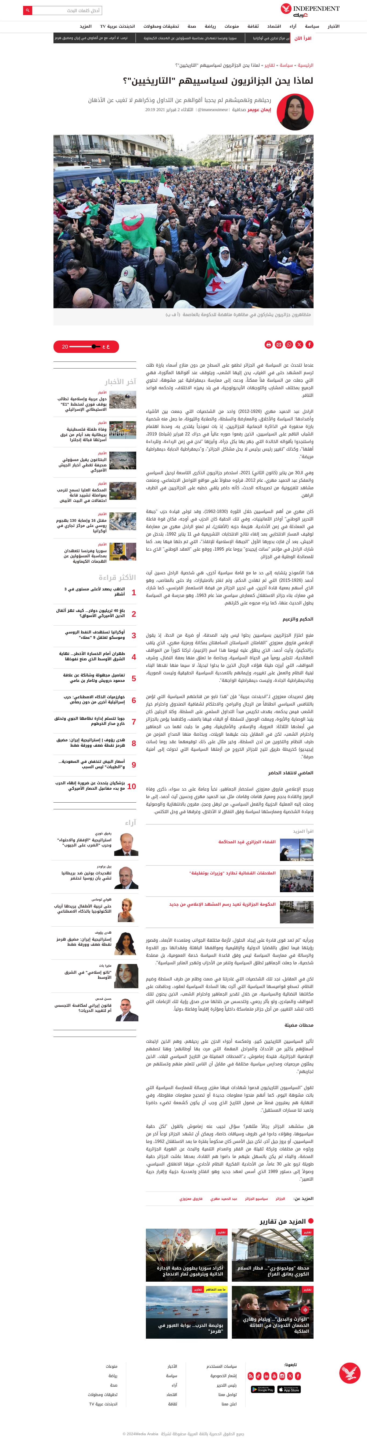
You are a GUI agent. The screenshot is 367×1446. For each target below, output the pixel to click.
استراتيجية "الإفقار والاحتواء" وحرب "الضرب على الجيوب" (84, 843)
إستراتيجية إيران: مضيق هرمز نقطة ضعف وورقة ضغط (83, 942)
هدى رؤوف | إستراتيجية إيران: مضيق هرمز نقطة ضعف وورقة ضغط (90, 742)
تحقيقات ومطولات (161, 26)
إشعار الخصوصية (223, 1375)
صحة (192, 26)
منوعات (232, 26)
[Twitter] (290, 1376)
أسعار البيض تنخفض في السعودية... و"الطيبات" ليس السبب (92, 764)
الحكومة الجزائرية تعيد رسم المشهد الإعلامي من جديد (222, 904)
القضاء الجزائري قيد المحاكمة (247, 842)
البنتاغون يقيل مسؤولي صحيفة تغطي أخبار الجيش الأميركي (83, 465)
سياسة (312, 26)
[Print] (269, 345)
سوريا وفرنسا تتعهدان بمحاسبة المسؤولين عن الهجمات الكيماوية (219, 38)
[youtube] (274, 1376)
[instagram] (282, 1376)
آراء (293, 26)
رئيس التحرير (227, 1385)
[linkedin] (266, 1376)
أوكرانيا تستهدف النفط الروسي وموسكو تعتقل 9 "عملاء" (95, 635)
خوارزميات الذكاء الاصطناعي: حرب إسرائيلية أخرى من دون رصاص (94, 699)
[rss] (250, 1376)
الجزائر (280, 1198)
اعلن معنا (229, 1404)
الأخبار (334, 26)
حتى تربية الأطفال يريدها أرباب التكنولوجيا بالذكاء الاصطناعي (82, 909)
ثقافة (253, 26)
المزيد (86, 26)
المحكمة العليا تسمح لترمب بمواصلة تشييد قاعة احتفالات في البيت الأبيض (82, 495)
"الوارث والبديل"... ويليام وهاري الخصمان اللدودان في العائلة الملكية (276, 1325)
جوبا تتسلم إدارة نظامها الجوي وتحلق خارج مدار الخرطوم (89, 721)
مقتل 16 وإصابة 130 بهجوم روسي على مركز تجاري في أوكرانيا (81, 526)
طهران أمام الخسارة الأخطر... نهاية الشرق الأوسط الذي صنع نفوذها (92, 656)
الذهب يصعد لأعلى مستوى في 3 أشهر (94, 592)
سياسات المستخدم (222, 1366)
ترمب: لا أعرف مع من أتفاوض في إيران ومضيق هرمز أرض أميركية (111, 38)
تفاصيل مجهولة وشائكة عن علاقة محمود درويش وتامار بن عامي (94, 678)
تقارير (270, 65)
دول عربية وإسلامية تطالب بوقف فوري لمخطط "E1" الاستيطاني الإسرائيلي (82, 404)
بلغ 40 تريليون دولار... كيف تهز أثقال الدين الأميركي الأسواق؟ (90, 613)
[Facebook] (298, 1376)
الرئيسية (306, 65)
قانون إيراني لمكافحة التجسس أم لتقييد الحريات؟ (83, 1008)
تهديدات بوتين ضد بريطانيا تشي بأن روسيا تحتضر (86, 876)
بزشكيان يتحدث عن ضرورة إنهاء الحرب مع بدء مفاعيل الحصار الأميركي (90, 785)
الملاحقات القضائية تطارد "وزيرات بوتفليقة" (232, 873)
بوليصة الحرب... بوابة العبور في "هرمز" (190, 1329)
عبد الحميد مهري (223, 1198)
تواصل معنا (227, 1394)
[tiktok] (258, 1376)
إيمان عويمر (258, 109)
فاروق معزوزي (191, 1198)
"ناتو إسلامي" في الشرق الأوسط (87, 975)
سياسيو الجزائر (256, 1198)
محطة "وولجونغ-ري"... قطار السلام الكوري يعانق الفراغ (273, 1271)
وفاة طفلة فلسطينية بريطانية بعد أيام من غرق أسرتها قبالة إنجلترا (83, 435)
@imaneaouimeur (213, 109)
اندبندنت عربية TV (117, 26)
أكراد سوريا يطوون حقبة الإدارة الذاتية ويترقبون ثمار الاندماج (190, 1271)
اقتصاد (274, 26)
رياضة (210, 26)
